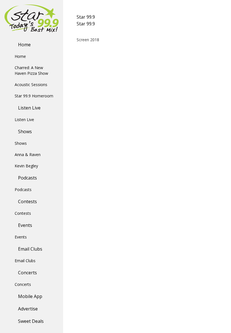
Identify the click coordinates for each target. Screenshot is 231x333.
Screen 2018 (88, 39)
